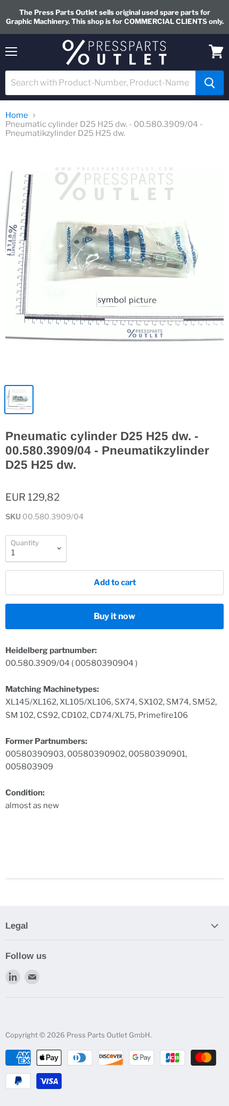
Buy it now (114, 616)
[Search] (209, 83)
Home (16, 115)
